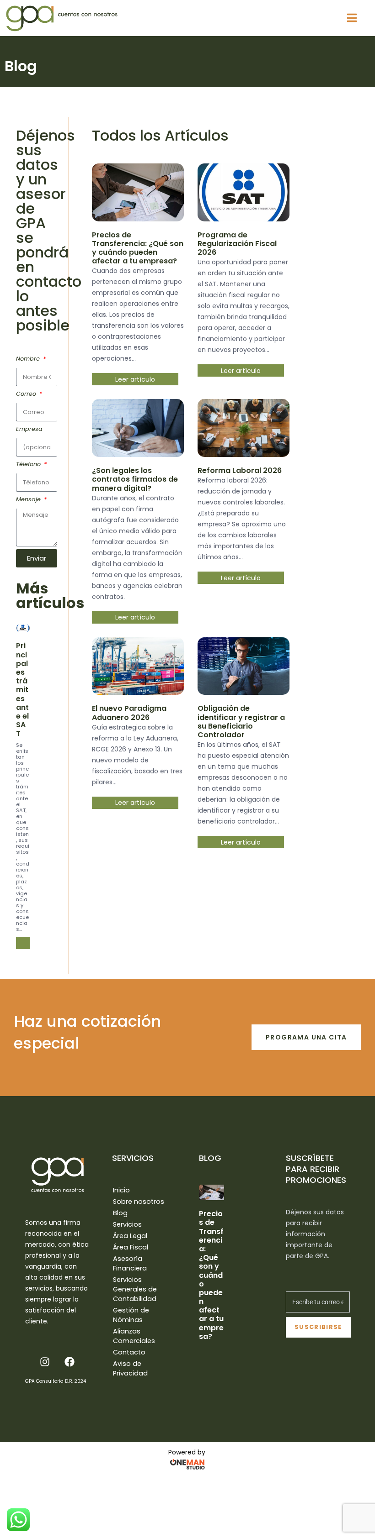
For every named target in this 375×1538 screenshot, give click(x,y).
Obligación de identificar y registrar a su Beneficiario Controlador (241, 721)
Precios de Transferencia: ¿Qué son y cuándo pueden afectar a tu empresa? (137, 248)
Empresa (29, 429)
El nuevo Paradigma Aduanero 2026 (129, 712)
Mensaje (29, 499)
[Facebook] (69, 1362)
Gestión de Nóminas (131, 1315)
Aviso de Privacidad (130, 1368)
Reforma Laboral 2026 (240, 470)
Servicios (127, 1224)
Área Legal (130, 1235)
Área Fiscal (130, 1247)
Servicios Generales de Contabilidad (135, 1289)
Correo (27, 394)
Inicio (121, 1190)
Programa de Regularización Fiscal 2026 (237, 243)
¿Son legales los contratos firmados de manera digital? (135, 479)
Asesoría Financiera (130, 1263)
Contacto (129, 1352)
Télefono (29, 464)
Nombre (29, 358)
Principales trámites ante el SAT (22, 689)
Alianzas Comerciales (134, 1336)
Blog (120, 1213)
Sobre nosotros (138, 1201)
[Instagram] (45, 1362)
